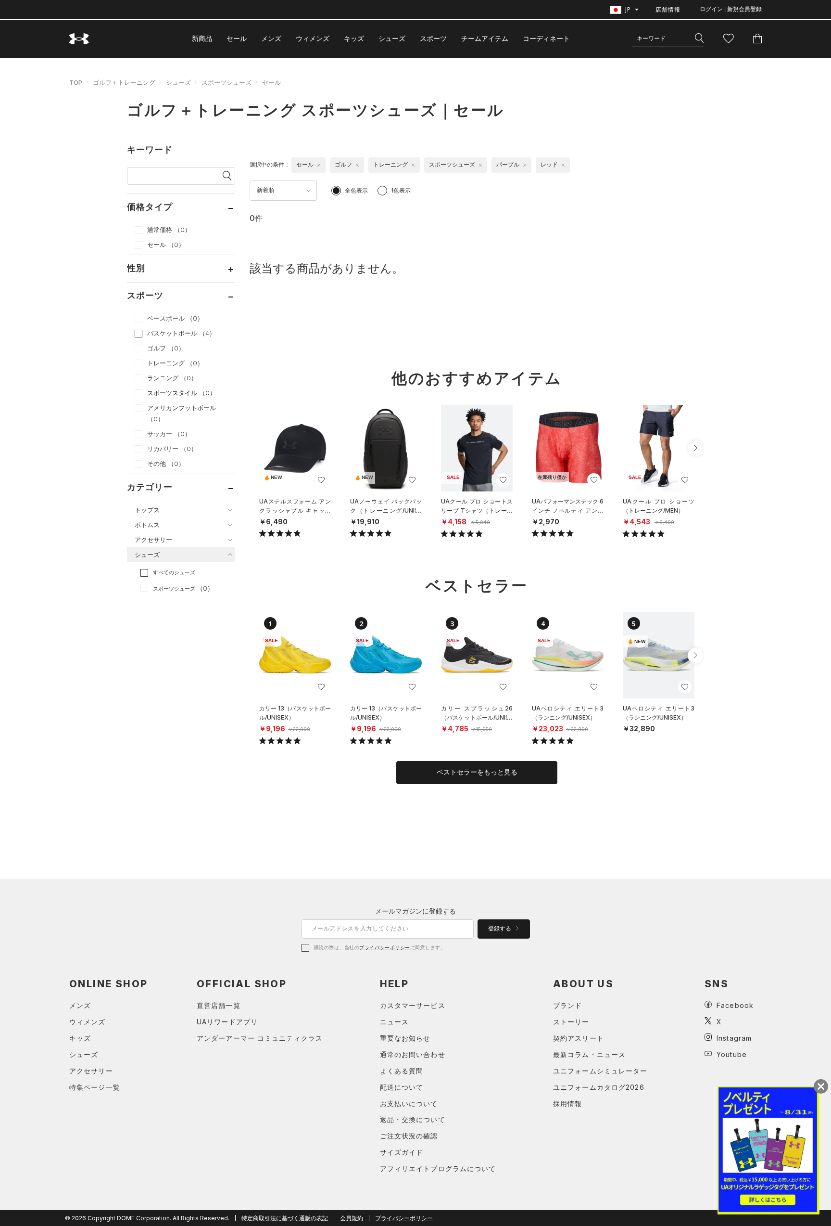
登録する (500, 928)
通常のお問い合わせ (412, 1054)
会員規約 (351, 1218)
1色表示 (401, 190)
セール (237, 38)
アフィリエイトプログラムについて (438, 1168)
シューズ (391, 38)
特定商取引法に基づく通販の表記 (284, 1218)
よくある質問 (402, 1071)
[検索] (699, 38)
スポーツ (433, 38)
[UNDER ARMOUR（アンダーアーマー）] (79, 39)
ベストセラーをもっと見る (477, 772)
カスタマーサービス (412, 1005)
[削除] (319, 165)
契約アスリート (578, 1038)
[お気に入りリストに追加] (321, 480)
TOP (75, 82)
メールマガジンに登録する (415, 911)
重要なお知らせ (405, 1038)
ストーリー (571, 1022)
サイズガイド (402, 1152)
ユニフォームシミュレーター (600, 1071)
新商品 (202, 38)
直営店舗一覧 (218, 1005)
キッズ (354, 38)
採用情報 (567, 1103)
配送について (402, 1087)
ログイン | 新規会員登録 (731, 9)
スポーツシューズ (226, 82)
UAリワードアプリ (227, 1022)
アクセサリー (91, 1071)
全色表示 (356, 190)
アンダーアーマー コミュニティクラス (260, 1038)
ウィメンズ (312, 38)
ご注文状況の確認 (409, 1136)
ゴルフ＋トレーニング (124, 82)
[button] (695, 448)
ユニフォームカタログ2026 (598, 1087)
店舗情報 (667, 9)
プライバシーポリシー (384, 947)
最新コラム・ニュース (589, 1054)
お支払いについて (409, 1103)
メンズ (271, 38)
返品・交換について (412, 1119)
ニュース (394, 1022)
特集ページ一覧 (94, 1087)
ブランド (567, 1005)
